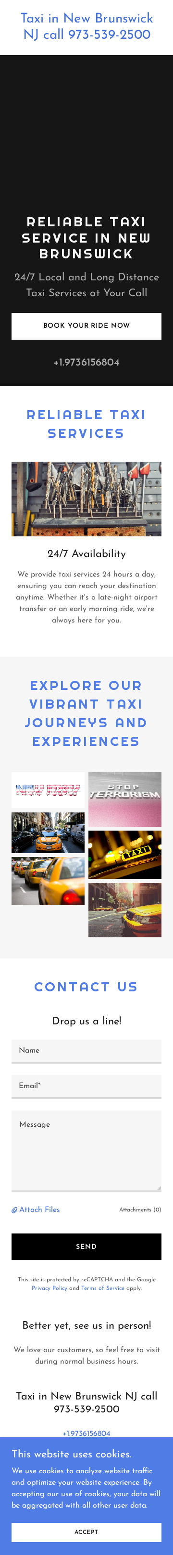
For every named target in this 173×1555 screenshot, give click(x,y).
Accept (86, 1532)
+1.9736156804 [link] (86, 362)
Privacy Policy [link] (49, 1288)
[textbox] (86, 1052)
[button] (15, 1210)
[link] (86, 37)
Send (86, 1247)
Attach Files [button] (39, 1210)
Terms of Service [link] (102, 1288)
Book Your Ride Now (86, 326)
